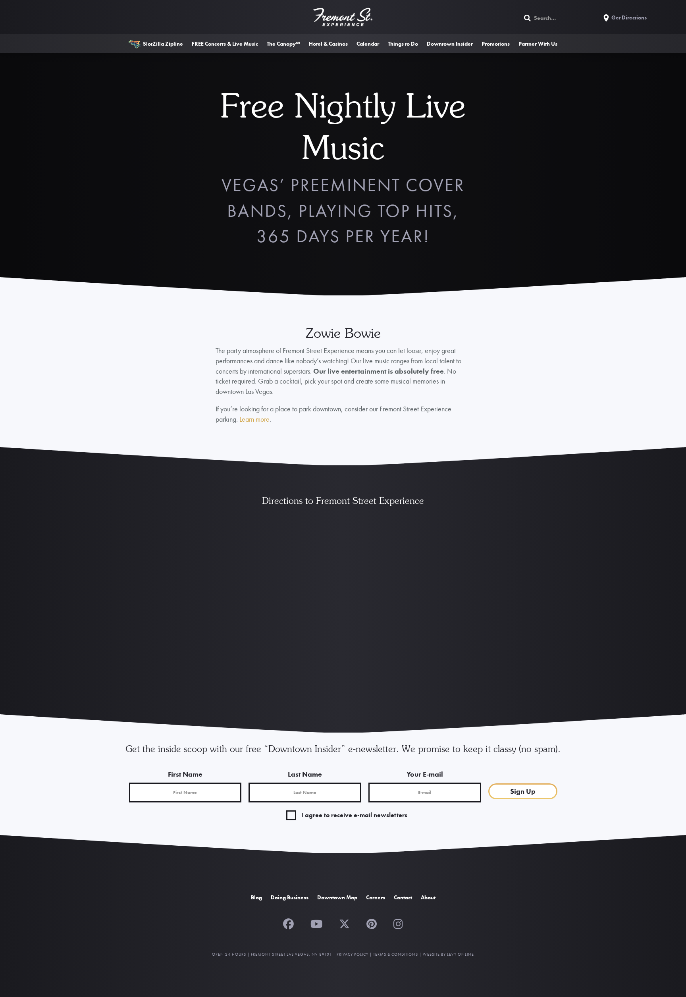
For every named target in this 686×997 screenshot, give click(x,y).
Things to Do (403, 43)
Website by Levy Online (448, 954)
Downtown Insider (450, 43)
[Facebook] (288, 923)
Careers (375, 897)
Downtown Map (337, 897)
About (428, 897)
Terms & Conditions (395, 954)
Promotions (496, 43)
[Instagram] (398, 923)
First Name (185, 774)
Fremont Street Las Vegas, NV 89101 (291, 954)
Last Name (305, 774)
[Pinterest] (371, 923)
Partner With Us (537, 43)
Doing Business (289, 897)
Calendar (367, 43)
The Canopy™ (283, 43)
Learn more (254, 419)
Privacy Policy (352, 954)
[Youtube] (316, 923)
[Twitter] (344, 923)
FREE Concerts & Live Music (225, 43)
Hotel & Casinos (328, 43)
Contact (403, 897)
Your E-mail (425, 774)
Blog (256, 897)
